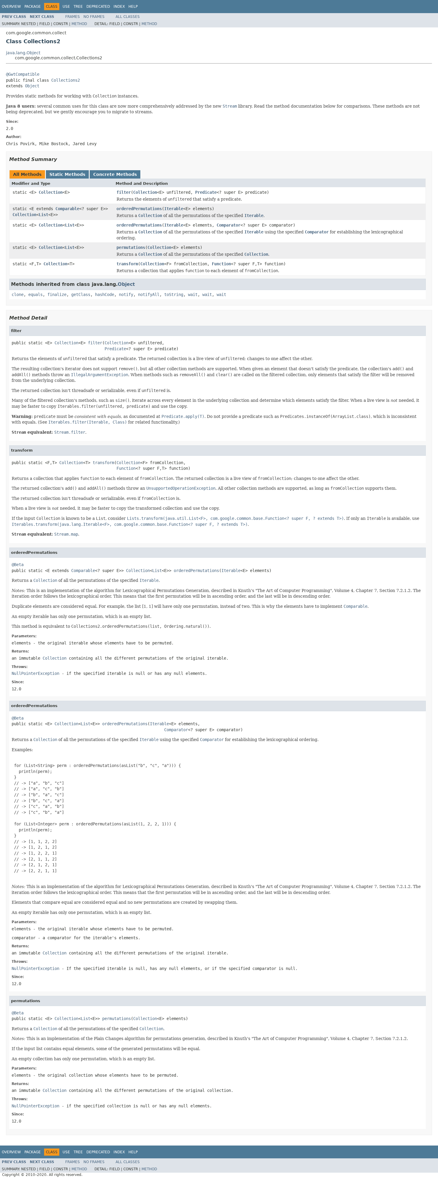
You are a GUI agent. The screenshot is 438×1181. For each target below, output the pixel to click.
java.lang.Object (23, 52)
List (43, 214)
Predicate (206, 192)
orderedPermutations (139, 208)
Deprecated (98, 6)
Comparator (228, 225)
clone (18, 294)
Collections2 (65, 80)
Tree (78, 6)
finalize (56, 294)
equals (35, 294)
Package (32, 6)
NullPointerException (35, 673)
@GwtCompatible (22, 74)
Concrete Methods (115, 174)
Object (32, 85)
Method (79, 24)
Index (119, 6)
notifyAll (148, 294)
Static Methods (67, 174)
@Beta (18, 564)
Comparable (67, 208)
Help (133, 6)
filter (124, 192)
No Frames (94, 17)
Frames (72, 17)
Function (221, 263)
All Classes (128, 17)
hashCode (104, 294)
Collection (51, 192)
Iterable (173, 208)
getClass (80, 294)
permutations (131, 247)
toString (173, 294)
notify (126, 294)
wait (193, 294)
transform (127, 263)
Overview (11, 6)
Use (66, 6)
